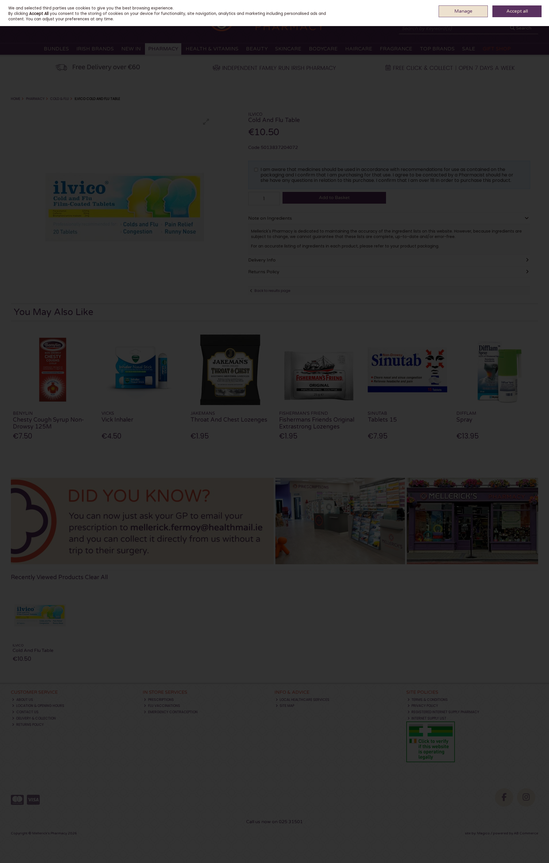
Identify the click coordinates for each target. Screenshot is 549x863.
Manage (463, 11)
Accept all (517, 11)
